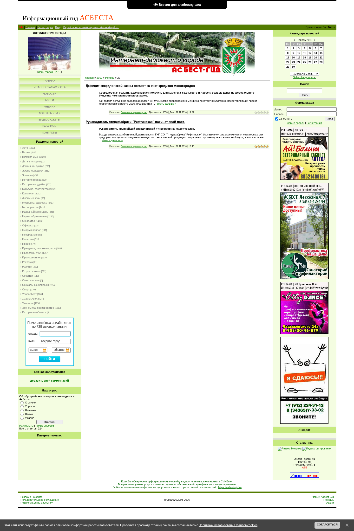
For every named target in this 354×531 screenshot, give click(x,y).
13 (315, 52)
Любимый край (31, 198)
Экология (27, 303)
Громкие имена (31, 156)
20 (315, 57)
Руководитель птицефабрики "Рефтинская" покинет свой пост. (135, 122)
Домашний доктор (33, 166)
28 (321, 62)
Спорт (26, 289)
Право (26, 243)
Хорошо (30, 406)
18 (304, 57)
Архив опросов (45, 425)
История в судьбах (34, 184)
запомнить (285, 118)
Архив (330, 502)
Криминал (28, 193)
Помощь (328, 499)
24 (298, 62)
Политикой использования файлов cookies (228, 525)
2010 (99, 77)
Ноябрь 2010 (304, 39)
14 (321, 52)
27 (315, 62)
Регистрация (45, 27)
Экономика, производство (38, 307)
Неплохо (30, 410)
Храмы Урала (30, 298)
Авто (25, 147)
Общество (28, 220)
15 (287, 57)
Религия (27, 266)
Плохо (29, 414)
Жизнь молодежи (32, 170)
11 (304, 52)
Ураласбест (29, 294)
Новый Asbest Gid (323, 496)
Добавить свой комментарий (49, 380)
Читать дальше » (166, 103)
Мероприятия (30, 207)
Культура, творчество (35, 188)
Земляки (27, 175)
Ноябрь (109, 77)
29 (287, 66)
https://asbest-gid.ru (230, 487)
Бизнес (26, 152)
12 (309, 52)
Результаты (26, 425)
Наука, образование (34, 216)
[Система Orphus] (304, 476)
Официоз (27, 225)
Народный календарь (35, 211)
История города (31, 179)
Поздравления (31, 234)
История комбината (34, 312)
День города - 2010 (49, 71)
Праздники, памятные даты (39, 248)
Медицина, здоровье (34, 202)
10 (298, 52)
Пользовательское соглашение (39, 499)
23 (293, 62)
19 (309, 57)
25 (304, 62)
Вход (58, 27)
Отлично (30, 402)
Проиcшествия (31, 257)
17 (298, 57)
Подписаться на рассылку (36, 502)
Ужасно (29, 417)
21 (321, 57)
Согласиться (327, 524)
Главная (30, 27)
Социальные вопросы (35, 284)
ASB (304, 467)
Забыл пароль (295, 123)
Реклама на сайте (31, 496)
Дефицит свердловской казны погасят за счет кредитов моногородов (140, 86)
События (27, 275)
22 (287, 62)
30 (293, 66)
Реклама (27, 262)
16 (293, 57)
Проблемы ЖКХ (31, 252)
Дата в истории (31, 161)
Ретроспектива (31, 271)
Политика (28, 239)
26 (309, 62)
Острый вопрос (31, 230)
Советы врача (30, 280)
